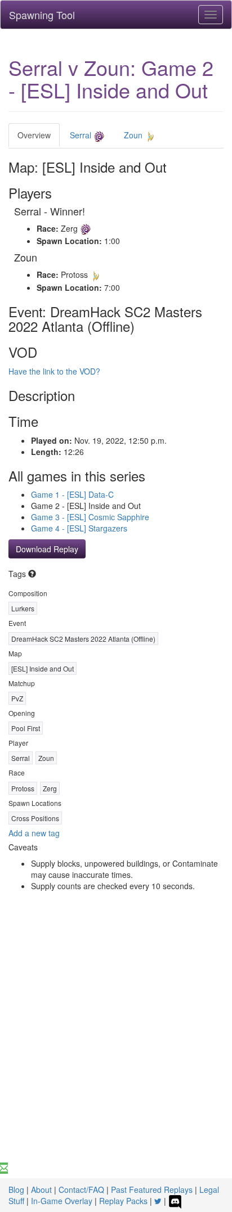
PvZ (17, 698)
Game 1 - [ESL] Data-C (72, 494)
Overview (34, 135)
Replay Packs (123, 1200)
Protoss (22, 788)
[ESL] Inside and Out (42, 668)
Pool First (25, 728)
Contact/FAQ (81, 1189)
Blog (16, 1189)
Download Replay (47, 549)
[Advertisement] (116, 1041)
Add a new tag (34, 833)
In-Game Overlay (61, 1200)
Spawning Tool (42, 14)
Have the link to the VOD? (54, 371)
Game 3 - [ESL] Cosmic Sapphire (90, 516)
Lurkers (22, 608)
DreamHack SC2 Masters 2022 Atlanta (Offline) (83, 638)
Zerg (50, 788)
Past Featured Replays (152, 1189)
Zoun (134, 135)
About (41, 1189)
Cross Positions (35, 818)
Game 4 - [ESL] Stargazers (79, 528)
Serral (81, 135)
